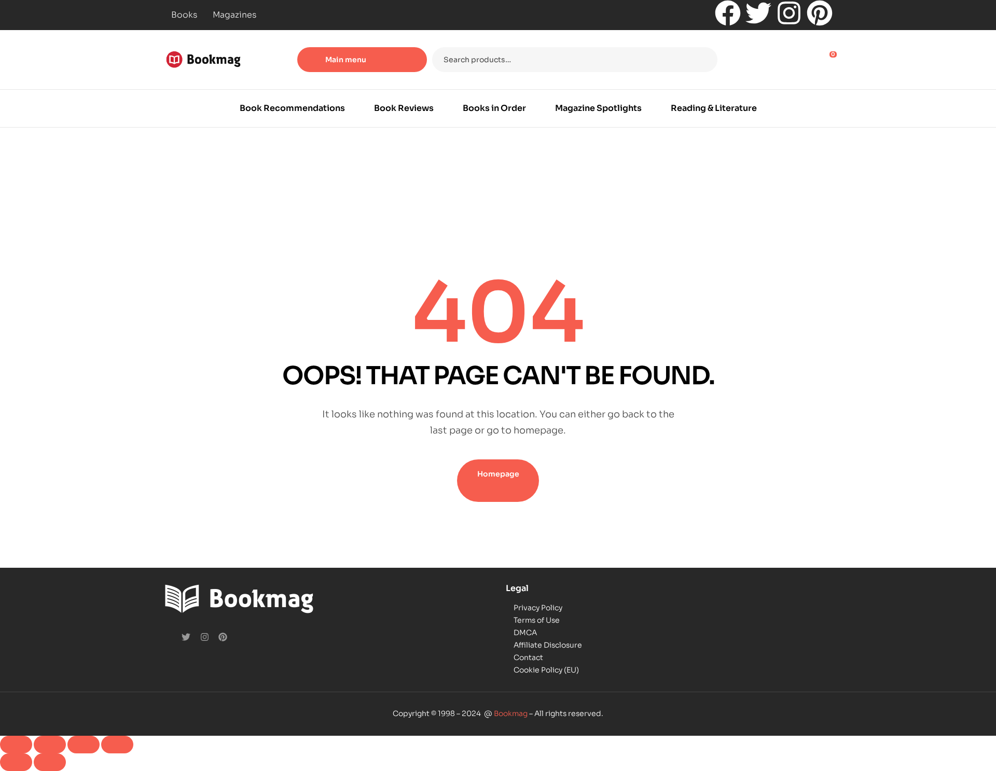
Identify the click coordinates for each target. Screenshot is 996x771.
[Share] (83, 744)
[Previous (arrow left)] (16, 762)
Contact (528, 657)
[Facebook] (728, 13)
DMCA (525, 632)
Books (184, 14)
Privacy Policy (538, 607)
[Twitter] (758, 13)
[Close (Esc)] (117, 744)
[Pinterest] (820, 13)
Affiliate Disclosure (548, 645)
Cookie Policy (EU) (546, 670)
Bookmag (511, 713)
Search (703, 59)
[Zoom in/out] (16, 744)
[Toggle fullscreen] (50, 744)
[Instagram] (789, 13)
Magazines (234, 14)
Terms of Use (537, 620)
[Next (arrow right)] (50, 762)
